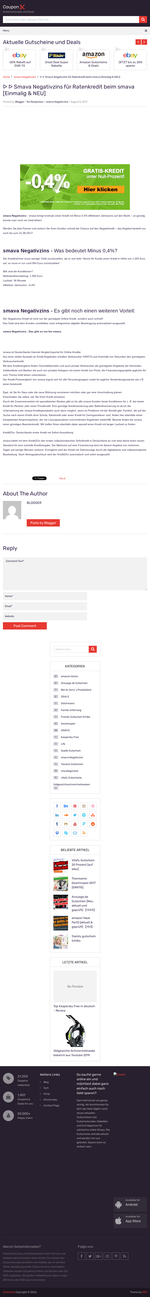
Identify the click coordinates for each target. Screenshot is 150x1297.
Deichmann (67, 703)
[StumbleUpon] (93, 815)
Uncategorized (69, 771)
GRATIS (65, 730)
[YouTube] (75, 823)
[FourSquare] (84, 823)
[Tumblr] (57, 823)
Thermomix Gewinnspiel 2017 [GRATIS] (83, 883)
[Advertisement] (75, 136)
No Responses (35, 101)
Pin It (62, 478)
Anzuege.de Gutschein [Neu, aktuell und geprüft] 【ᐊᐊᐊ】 (84, 903)
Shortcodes (50, 1099)
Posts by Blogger (43, 523)
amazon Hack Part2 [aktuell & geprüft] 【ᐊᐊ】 (83, 922)
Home (6, 77)
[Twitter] (75, 815)
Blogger (19, 101)
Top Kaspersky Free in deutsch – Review (74, 1008)
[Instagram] (84, 806)
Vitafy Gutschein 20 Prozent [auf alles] (83, 865)
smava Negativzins (25, 77)
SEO (144, 1292)
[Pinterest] (75, 806)
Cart (46, 1088)
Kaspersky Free (70, 737)
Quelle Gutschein (71, 750)
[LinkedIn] (57, 815)
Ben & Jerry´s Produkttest (76, 689)
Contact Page (51, 1105)
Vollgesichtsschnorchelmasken (71, 784)
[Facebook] (57, 806)
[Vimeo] (84, 815)
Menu (6, 30)
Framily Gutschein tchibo (75, 716)
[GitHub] (66, 823)
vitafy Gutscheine (71, 777)
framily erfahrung (71, 710)
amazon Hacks (69, 676)
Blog (46, 1082)
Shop (47, 1093)
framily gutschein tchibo (84, 938)
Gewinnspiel (68, 723)
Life (63, 743)
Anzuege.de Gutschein (74, 683)
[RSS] (84, 832)
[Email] (75, 832)
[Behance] (66, 806)
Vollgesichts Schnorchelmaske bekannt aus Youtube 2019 (74, 1053)
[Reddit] (93, 823)
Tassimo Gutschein (72, 764)
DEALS (65, 696)
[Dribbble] (93, 806)
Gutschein (9, 1292)
